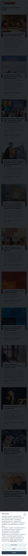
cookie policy (13, 541)
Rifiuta (14, 548)
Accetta (14, 552)
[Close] (24, 514)
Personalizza (14, 545)
